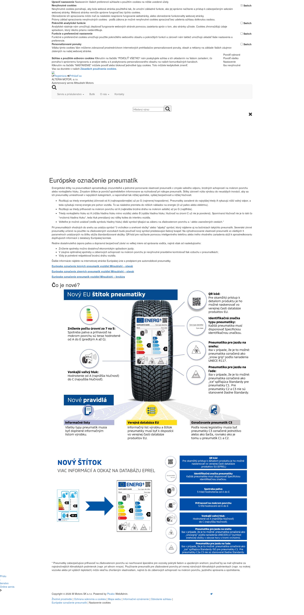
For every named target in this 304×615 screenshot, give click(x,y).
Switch (247, 5)
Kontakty (119, 94)
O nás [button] (103, 94)
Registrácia (60, 75)
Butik (92, 94)
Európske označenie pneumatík (69, 602)
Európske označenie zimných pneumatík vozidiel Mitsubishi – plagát (93, 271)
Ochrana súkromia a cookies (90, 599)
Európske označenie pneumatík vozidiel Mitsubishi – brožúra (88, 276)
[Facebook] (206, 593)
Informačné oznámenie (136, 599)
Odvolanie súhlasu (161, 599)
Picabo (111, 593)
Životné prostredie (62, 599)
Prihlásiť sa (75, 75)
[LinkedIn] (213, 593)
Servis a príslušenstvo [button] (69, 94)
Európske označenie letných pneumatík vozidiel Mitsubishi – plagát (92, 266)
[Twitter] (211, 593)
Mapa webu (114, 599)
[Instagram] (209, 593)
